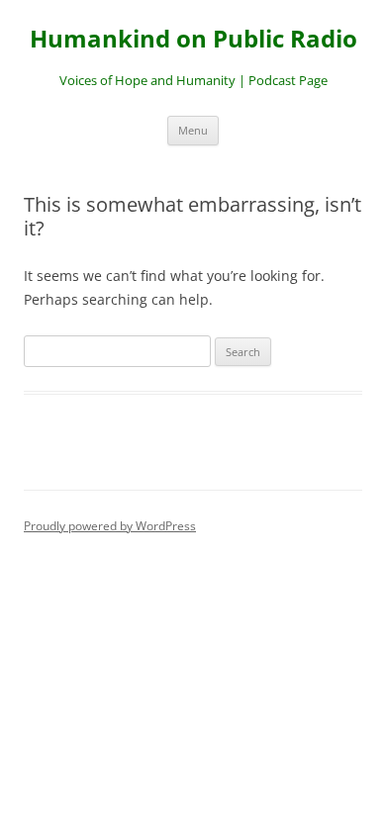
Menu (193, 130)
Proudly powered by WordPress (110, 525)
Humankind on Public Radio (193, 39)
